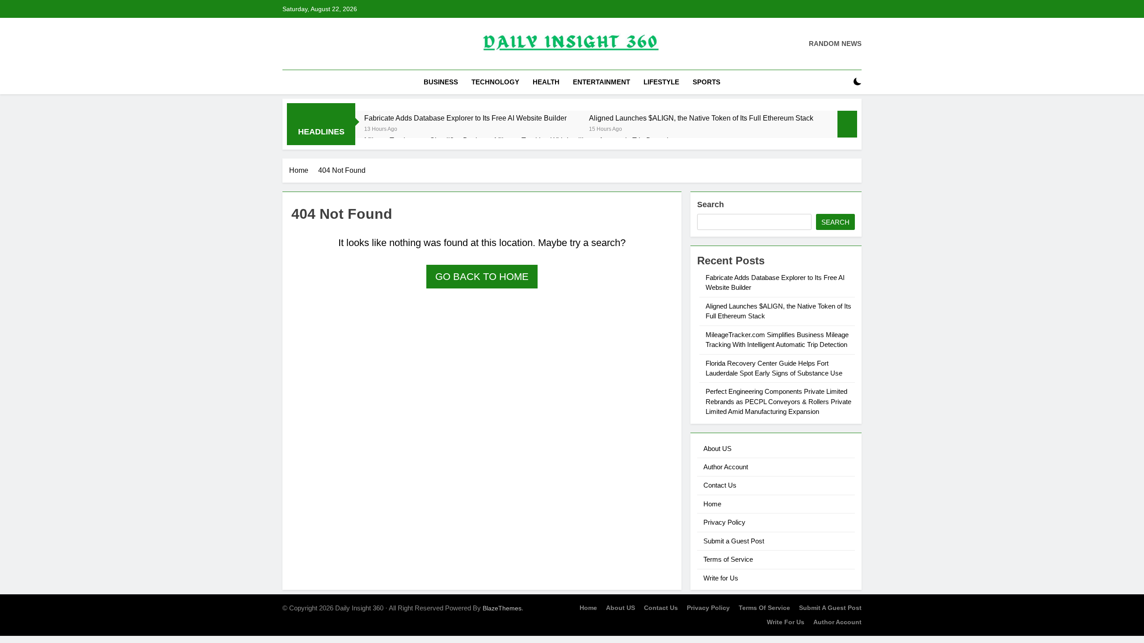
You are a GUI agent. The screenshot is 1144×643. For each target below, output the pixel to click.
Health (546, 82)
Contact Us (719, 485)
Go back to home (482, 276)
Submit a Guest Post (733, 541)
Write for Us (720, 578)
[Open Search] (842, 82)
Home (712, 504)
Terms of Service (728, 559)
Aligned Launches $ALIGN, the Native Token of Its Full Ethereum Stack (701, 118)
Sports (706, 82)
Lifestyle (661, 82)
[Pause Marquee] (847, 124)
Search (710, 204)
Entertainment (601, 82)
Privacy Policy (724, 522)
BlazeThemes (502, 608)
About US (717, 448)
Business (441, 82)
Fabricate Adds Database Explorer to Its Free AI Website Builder (465, 118)
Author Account (725, 467)
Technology (495, 82)
